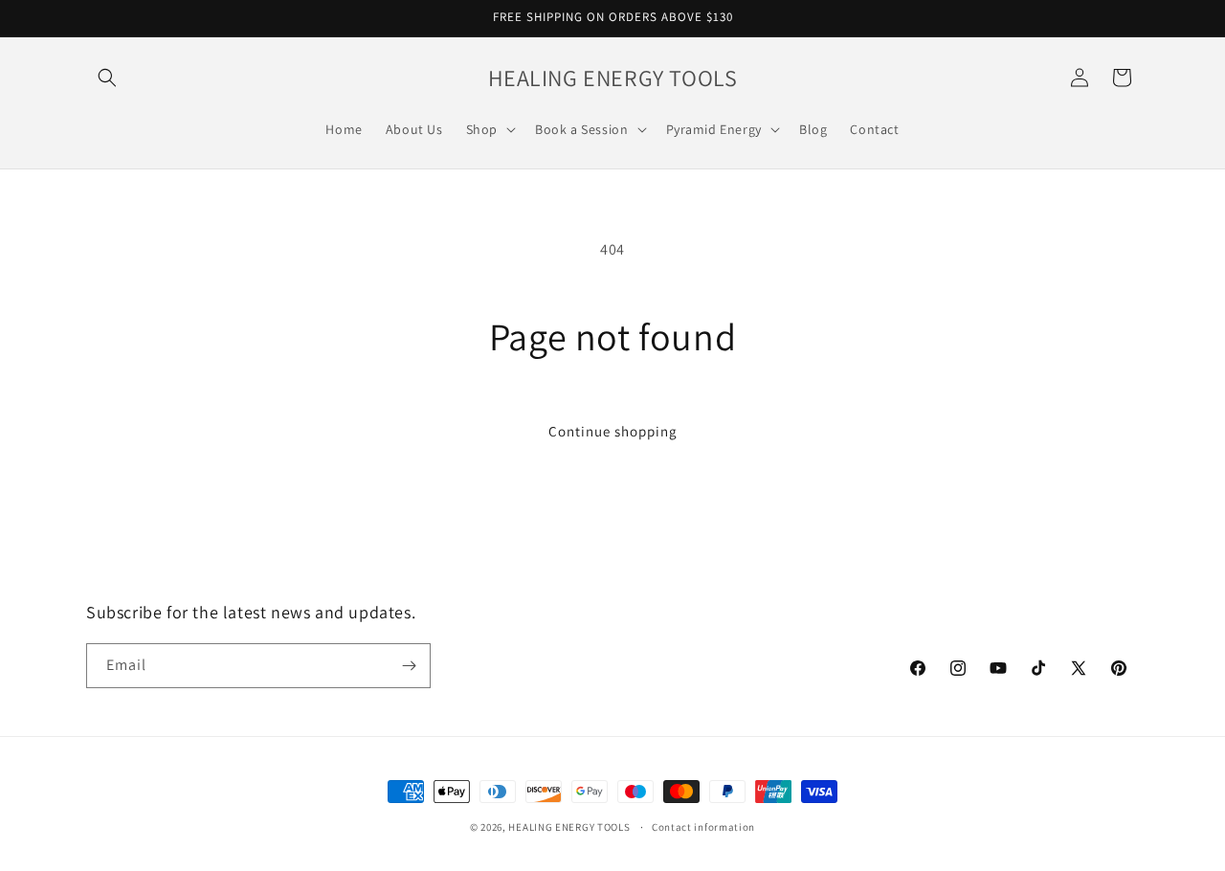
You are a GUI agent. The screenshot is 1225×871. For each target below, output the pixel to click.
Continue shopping (613, 431)
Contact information (703, 827)
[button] (107, 77)
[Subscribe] (409, 665)
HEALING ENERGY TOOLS (569, 827)
